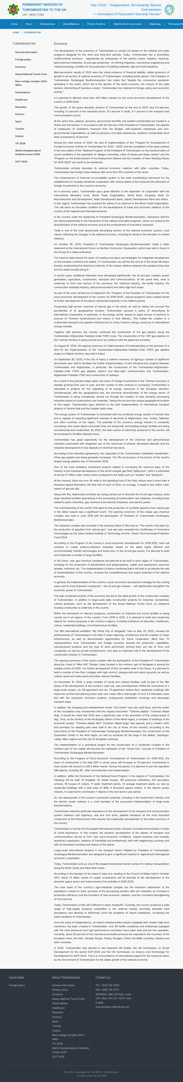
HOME (16, 32)
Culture (19, 136)
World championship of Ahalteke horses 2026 (28, 152)
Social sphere (22, 92)
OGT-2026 (21, 161)
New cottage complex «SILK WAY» (31, 83)
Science (19, 114)
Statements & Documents (127, 23)
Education (20, 107)
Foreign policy (23, 59)
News (29, 23)
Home (14, 23)
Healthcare (21, 99)
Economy (20, 66)
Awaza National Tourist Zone (31, 74)
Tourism (19, 128)
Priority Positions (96, 23)
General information (26, 52)
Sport (18, 121)
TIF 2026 (20, 143)
